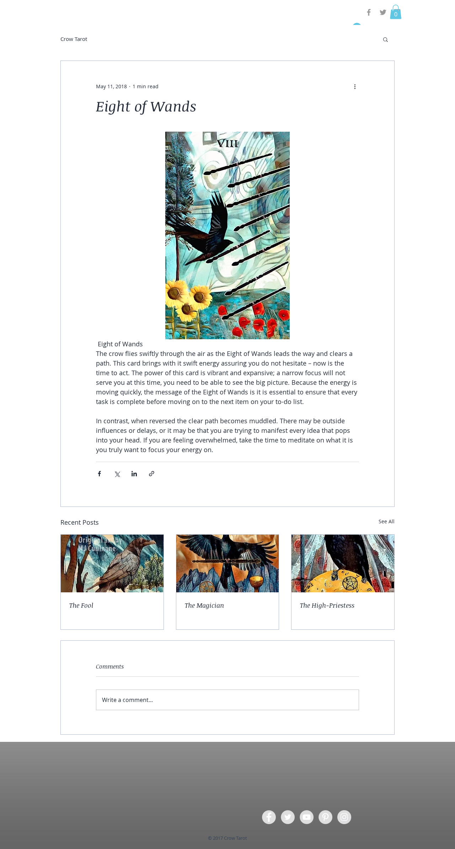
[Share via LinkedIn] (134, 473)
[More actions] (354, 86)
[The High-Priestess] (342, 563)
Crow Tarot (73, 38)
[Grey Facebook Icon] (368, 12)
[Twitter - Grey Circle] (288, 817)
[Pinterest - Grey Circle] (325, 817)
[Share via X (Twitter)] (116, 473)
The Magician (204, 605)
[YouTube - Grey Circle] (307, 817)
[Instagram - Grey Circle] (344, 817)
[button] (396, 12)
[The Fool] (112, 563)
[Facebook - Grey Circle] (269, 817)
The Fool (81, 605)
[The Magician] (227, 563)
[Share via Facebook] (99, 473)
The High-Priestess (327, 605)
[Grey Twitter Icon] (383, 12)
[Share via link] (151, 473)
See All (387, 521)
